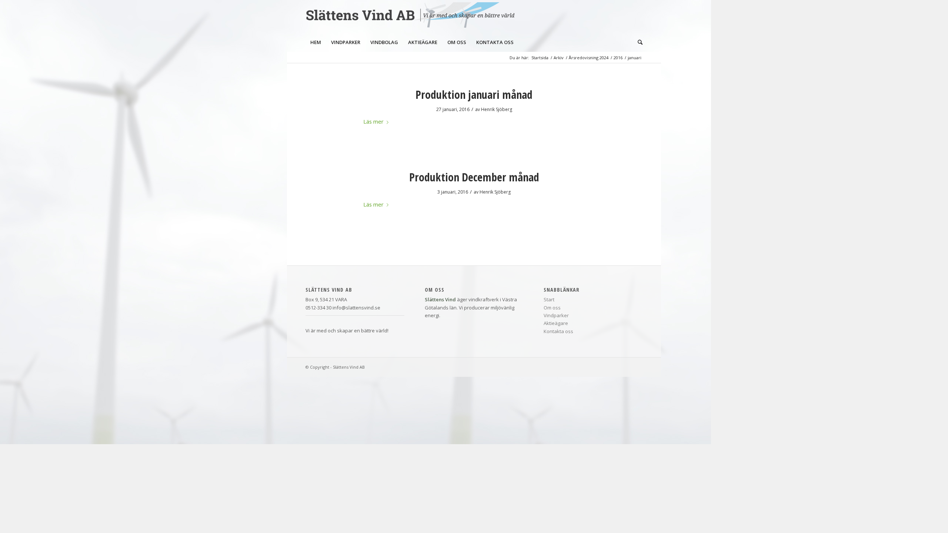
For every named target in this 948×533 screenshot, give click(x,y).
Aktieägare (556, 323)
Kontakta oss (558, 331)
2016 (618, 57)
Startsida (539, 57)
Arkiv (559, 57)
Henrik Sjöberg (496, 109)
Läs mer (373, 121)
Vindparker (556, 315)
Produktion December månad (474, 177)
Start (549, 299)
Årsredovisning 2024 (588, 57)
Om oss (552, 307)
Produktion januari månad (474, 94)
